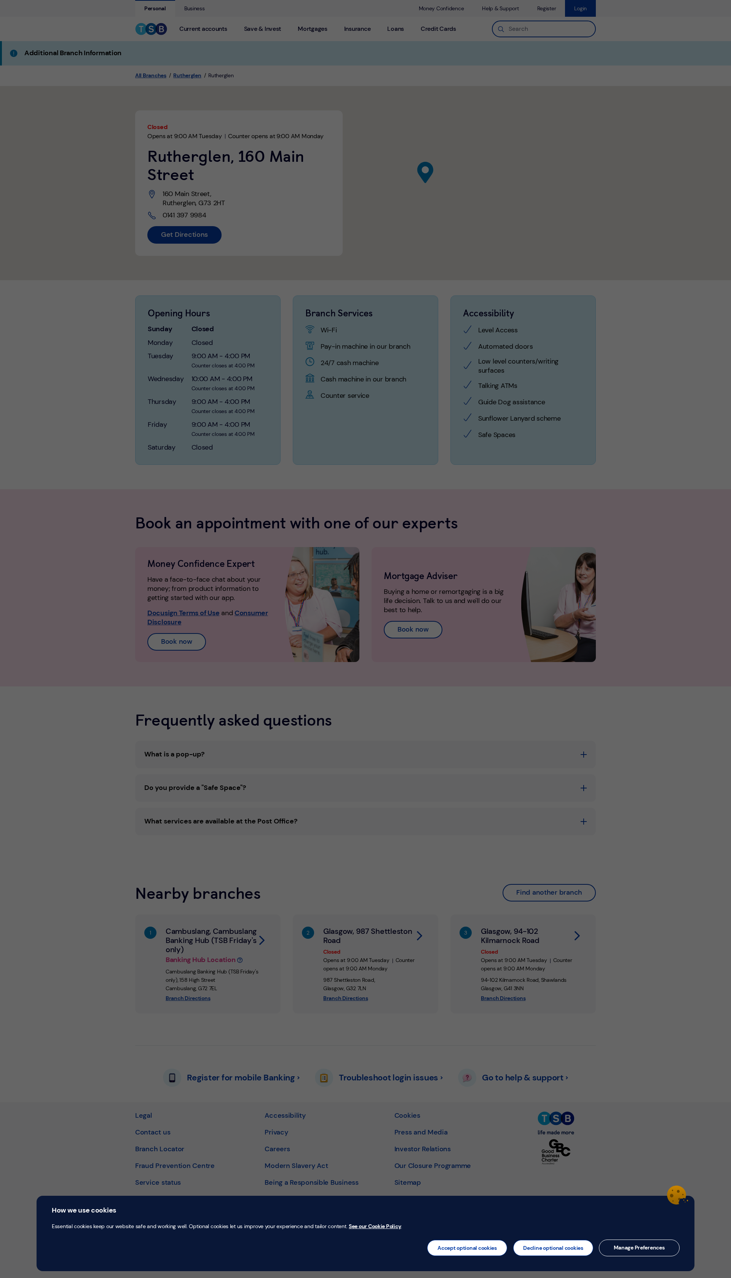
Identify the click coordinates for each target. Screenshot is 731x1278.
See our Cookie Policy (375, 1226)
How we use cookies (84, 1210)
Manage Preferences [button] (639, 1247)
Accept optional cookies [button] (467, 1247)
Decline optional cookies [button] (553, 1247)
